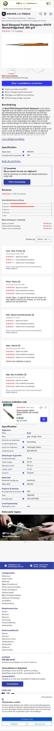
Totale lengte (7, 462)
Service (4, 612)
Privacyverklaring (8, 623)
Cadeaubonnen (8, 642)
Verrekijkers (6, 601)
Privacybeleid (46, 697)
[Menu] (50, 14)
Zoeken (41, 14)
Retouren (5, 617)
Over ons (5, 636)
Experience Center (9, 639)
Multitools (5, 581)
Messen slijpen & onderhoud (17, 18)
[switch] (48, 3)
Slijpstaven (31, 18)
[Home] (16, 13)
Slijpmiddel (6, 152)
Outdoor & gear (8, 592)
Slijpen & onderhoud (9, 584)
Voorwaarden (7, 625)
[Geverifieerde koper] (24, 251)
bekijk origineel (11, 268)
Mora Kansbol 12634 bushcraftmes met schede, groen (28, 412)
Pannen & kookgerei (9, 590)
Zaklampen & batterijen (11, 598)
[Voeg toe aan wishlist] (45, 407)
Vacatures (6, 647)
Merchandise (7, 644)
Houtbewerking (8, 603)
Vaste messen (7, 579)
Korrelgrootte (7, 499)
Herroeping (6, 620)
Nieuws (5, 633)
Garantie (5, 614)
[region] (27, 54)
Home (4, 18)
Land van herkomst (9, 447)
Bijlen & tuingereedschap (11, 595)
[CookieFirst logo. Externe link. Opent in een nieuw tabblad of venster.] (3, 699)
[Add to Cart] (43, 419)
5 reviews (19, 31)
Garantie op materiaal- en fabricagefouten (11, 442)
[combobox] (44, 239)
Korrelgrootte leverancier (12, 155)
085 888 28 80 (8, 660)
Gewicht (5, 473)
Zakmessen (6, 576)
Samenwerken (7, 650)
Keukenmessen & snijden (11, 587)
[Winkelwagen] (45, 14)
